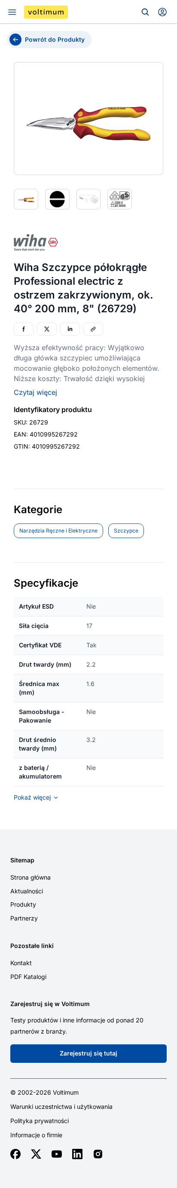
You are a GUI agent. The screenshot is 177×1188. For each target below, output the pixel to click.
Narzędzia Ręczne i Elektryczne (58, 530)
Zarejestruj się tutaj (88, 1053)
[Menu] (12, 12)
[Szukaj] (145, 12)
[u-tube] (57, 1154)
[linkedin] (77, 1154)
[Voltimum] (46, 12)
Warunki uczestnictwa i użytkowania (61, 1106)
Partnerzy (24, 918)
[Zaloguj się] (162, 12)
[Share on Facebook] (24, 329)
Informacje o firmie (36, 1135)
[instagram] (98, 1154)
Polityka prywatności (39, 1120)
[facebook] (15, 1154)
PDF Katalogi (28, 976)
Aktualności (26, 891)
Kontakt (21, 962)
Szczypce (126, 530)
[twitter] (36, 1154)
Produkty (23, 904)
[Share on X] (47, 329)
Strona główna (30, 877)
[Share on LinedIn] (70, 329)
